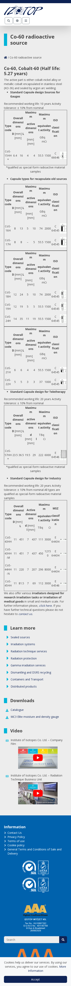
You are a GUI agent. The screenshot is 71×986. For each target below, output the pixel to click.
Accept (35, 979)
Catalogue (17, 710)
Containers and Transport (27, 679)
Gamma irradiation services (28, 665)
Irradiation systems (23, 644)
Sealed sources (20, 637)
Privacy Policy (16, 837)
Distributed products (24, 686)
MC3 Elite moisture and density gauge (35, 717)
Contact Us (14, 833)
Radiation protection (24, 658)
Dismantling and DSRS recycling (31, 672)
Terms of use (16, 841)
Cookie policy (15, 845)
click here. (45, 605)
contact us (25, 614)
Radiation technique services (29, 651)
